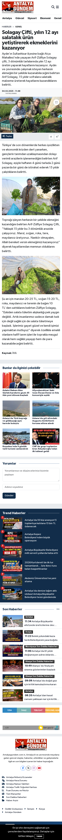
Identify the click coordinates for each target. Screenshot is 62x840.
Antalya (7, 18)
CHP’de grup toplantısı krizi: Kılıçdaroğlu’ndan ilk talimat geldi (44, 449)
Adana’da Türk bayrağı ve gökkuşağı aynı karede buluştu (15, 420)
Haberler (6, 27)
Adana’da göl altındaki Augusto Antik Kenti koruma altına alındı (44, 420)
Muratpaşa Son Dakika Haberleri (41, 647)
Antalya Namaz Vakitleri (17, 784)
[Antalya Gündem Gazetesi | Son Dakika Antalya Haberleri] (17, 7)
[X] (28, 768)
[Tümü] (58, 609)
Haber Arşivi (12, 800)
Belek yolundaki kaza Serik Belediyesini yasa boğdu (40, 638)
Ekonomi (45, 18)
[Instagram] (33, 768)
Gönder (9, 495)
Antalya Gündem (13, 812)
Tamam (39, 836)
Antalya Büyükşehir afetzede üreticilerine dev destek (39, 623)
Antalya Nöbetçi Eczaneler (19, 777)
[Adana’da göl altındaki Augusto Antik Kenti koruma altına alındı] (46, 408)
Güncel (19, 18)
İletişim (30, 809)
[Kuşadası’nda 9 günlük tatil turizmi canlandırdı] (16, 436)
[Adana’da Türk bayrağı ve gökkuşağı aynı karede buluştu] (16, 408)
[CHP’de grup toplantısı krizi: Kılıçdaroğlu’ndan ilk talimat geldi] (46, 436)
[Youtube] (39, 768)
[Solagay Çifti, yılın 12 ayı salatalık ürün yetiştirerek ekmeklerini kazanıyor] (31, 115)
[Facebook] (22, 768)
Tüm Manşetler (13, 794)
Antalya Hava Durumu (16, 780)
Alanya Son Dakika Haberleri (39, 662)
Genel (57, 18)
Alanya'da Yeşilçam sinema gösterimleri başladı (39, 667)
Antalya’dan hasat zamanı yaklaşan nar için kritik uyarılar (40, 697)
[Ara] (53, 7)
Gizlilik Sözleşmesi (14, 809)
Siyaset (32, 18)
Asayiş (28, 632)
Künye (42, 809)
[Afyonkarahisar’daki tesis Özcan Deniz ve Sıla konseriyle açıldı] (46, 380)
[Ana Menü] (57, 7)
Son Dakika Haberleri (16, 797)
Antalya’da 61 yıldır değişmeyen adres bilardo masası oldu (39, 653)
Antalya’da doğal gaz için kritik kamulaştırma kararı (40, 682)
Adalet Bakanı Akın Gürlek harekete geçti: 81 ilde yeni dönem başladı (16, 392)
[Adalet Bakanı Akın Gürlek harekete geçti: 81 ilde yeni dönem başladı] (16, 380)
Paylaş (9, 136)
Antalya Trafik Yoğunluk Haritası (21, 787)
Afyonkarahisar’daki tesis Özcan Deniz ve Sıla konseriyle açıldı (45, 392)
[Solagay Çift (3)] (31, 274)
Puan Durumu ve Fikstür (17, 790)
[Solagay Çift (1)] (31, 195)
